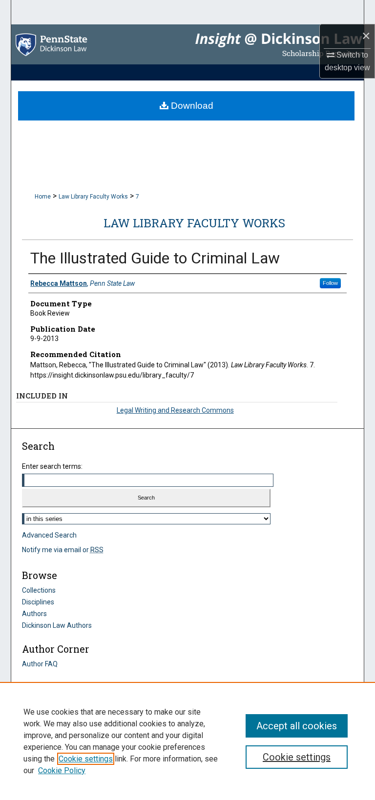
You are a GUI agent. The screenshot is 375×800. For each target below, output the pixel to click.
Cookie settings (86, 758)
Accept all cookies (296, 726)
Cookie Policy (61, 770)
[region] (187, 741)
